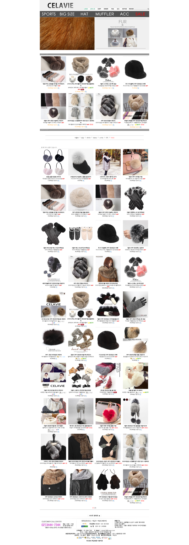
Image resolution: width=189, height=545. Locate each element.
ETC (107, 138)
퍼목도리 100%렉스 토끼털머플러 (80, 85)
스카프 (101, 138)
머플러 (77, 138)
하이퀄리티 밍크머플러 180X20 (81, 122)
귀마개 (88, 138)
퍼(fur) (95, 138)
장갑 (82, 138)
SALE (112, 138)
